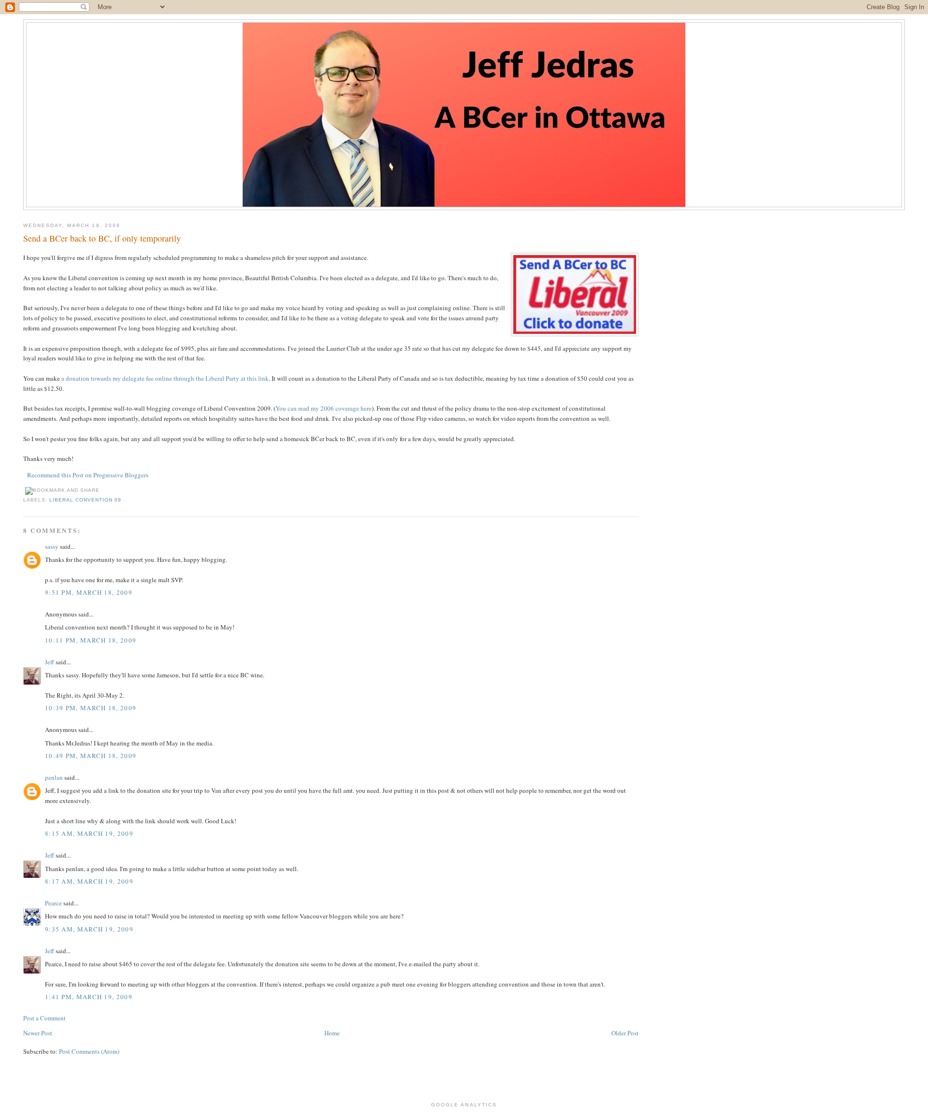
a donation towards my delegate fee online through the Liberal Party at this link (165, 378)
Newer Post (37, 1033)
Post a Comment (44, 1018)
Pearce (53, 903)
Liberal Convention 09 (85, 499)
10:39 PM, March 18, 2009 (90, 707)
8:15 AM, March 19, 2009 (89, 833)
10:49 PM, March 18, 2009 (90, 755)
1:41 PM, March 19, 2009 (88, 996)
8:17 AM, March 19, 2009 (89, 881)
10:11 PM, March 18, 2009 (90, 640)
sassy (51, 546)
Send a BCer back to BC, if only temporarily (102, 238)
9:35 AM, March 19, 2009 (89, 929)
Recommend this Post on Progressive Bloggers (87, 475)
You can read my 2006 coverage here (324, 408)
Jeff (49, 662)
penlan (54, 777)
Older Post (624, 1033)
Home (332, 1033)
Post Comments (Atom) (89, 1051)
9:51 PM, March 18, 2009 (88, 592)
